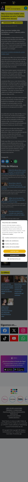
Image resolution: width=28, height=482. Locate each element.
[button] (14, 259)
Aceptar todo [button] (14, 251)
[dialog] (14, 241)
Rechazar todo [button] (14, 255)
